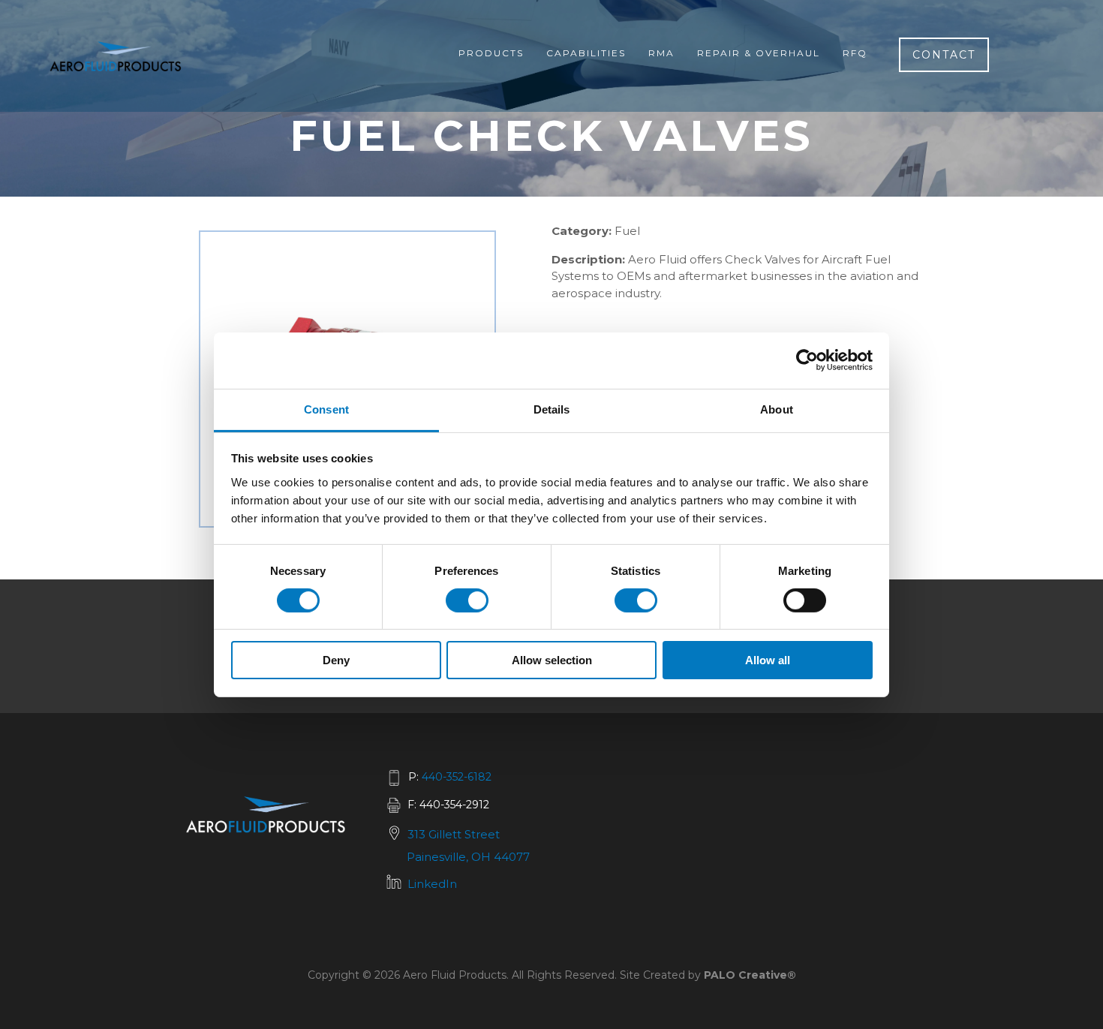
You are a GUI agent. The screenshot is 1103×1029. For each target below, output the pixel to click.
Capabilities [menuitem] (586, 53)
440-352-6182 (456, 777)
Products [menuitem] (491, 53)
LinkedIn (432, 884)
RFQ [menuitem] (855, 53)
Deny (336, 660)
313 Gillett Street (453, 834)
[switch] (467, 600)
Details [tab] (551, 408)
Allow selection (552, 660)
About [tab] (776, 408)
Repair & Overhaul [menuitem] (758, 53)
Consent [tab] (326, 408)
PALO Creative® (750, 975)
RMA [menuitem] (661, 53)
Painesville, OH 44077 (468, 857)
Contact (943, 55)
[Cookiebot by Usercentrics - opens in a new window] (807, 360)
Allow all (767, 660)
